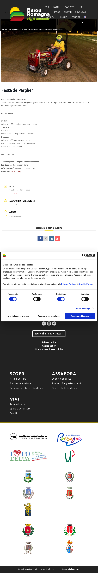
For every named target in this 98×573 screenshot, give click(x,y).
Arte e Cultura (18, 378)
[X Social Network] (45, 238)
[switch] (37, 299)
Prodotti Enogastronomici (66, 383)
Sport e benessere (20, 408)
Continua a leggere (16, 204)
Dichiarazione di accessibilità (49, 349)
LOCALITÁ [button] (50, 17)
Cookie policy (49, 346)
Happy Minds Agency (71, 569)
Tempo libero (17, 404)
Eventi (13, 413)
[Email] (57, 238)
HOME (46, 7)
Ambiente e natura (20, 383)
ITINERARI (68, 12)
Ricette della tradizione (65, 388)
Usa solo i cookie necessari (18, 316)
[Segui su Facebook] (44, 323)
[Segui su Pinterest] (54, 323)
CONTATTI (76, 17)
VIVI (81, 7)
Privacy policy (49, 342)
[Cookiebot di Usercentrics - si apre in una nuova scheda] (84, 255)
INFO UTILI (64, 17)
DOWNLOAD (80, 12)
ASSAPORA (69, 7)
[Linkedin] (51, 238)
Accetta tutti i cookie (80, 316)
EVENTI (57, 12)
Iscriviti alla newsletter (49, 333)
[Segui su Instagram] (49, 323)
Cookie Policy (85, 284)
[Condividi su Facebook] (40, 238)
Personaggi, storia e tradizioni (27, 388)
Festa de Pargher (17, 171)
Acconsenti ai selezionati (49, 316)
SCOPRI (56, 7)
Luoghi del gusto (61, 378)
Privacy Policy (68, 284)
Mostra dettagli (83, 308)
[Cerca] (83, 22)
